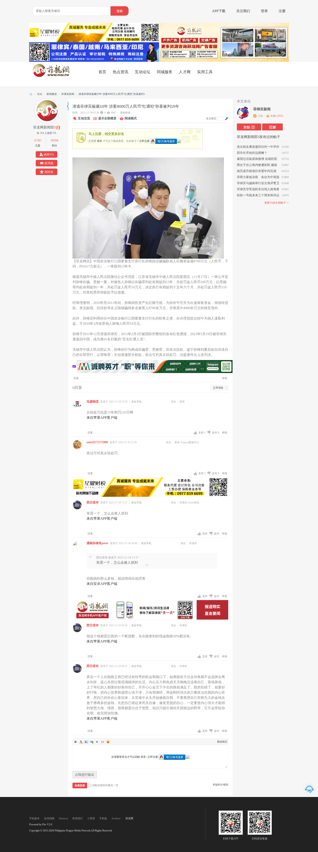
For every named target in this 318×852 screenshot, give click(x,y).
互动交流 (84, 118)
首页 (102, 72)
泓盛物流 (93, 401)
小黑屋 (91, 818)
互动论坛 (142, 72)
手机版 (103, 818)
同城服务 (164, 72)
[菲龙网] (50, 76)
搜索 (120, 11)
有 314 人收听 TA (46, 133)
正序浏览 (218, 387)
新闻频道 (52, 94)
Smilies (108, 742)
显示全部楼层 (107, 118)
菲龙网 (31, 94)
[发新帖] (249, 126)
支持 (202, 432)
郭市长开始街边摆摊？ (252, 152)
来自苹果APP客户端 (102, 417)
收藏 (276, 115)
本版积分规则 (220, 784)
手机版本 (34, 818)
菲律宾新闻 (67, 94)
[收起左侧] (67, 106)
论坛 (39, 94)
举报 (224, 378)
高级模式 (222, 741)
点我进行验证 (84, 774)
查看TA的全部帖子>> (276, 202)
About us (63, 818)
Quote (97, 742)
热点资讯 (120, 72)
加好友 (48, 172)
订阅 (260, 115)
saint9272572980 (97, 442)
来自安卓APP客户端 (102, 584)
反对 (215, 432)
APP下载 (218, 11)
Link (92, 742)
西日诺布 (93, 502)
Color (81, 742)
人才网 (185, 72)
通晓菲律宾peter (97, 543)
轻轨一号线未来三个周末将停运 (258, 195)
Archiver (115, 818)
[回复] (272, 126)
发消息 (48, 163)
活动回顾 (49, 818)
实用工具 (205, 72)
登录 (264, 11)
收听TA (49, 154)
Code (102, 742)
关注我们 (243, 11)
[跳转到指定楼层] (226, 118)
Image (86, 742)
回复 (76, 378)
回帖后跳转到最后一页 (105, 785)
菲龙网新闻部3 (44, 127)
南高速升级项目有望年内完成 (256, 171)
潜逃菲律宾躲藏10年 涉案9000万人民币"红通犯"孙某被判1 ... (113, 94)
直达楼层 (211, 118)
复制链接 (125, 112)
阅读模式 (131, 118)
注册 (282, 11)
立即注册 (144, 140)
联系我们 (77, 818)
